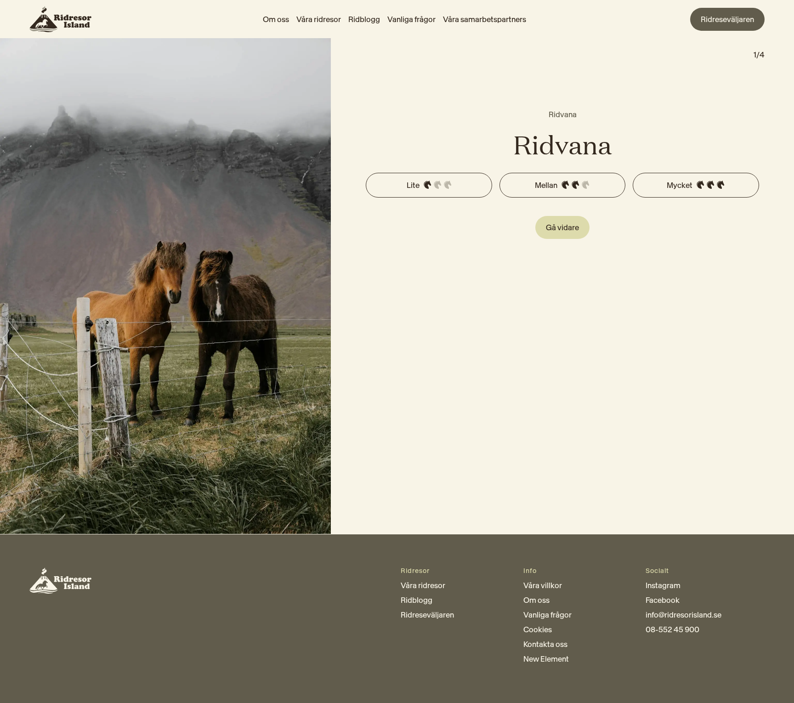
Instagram (663, 585)
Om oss (276, 19)
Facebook (663, 600)
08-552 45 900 (672, 629)
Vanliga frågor (411, 19)
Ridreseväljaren (427, 614)
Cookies (537, 629)
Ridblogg (364, 19)
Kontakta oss (545, 644)
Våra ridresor (318, 19)
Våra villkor (542, 585)
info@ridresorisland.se (683, 614)
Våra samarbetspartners (484, 19)
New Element (546, 658)
